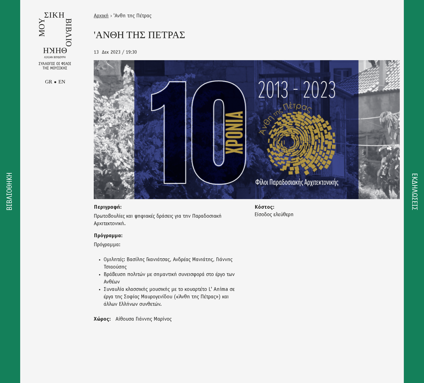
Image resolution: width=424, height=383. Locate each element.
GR (48, 82)
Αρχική (101, 16)
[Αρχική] (55, 40)
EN (61, 82)
